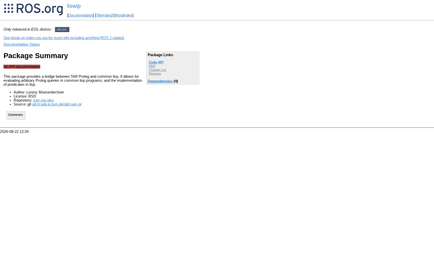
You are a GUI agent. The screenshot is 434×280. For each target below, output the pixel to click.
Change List (157, 70)
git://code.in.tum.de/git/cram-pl (56, 104)
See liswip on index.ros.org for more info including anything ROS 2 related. (64, 38)
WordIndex (123, 15)
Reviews (155, 73)
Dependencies (160, 81)
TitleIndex (104, 15)
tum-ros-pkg (43, 100)
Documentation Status (22, 44)
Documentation (80, 15)
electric (62, 29)
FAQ (152, 66)
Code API (156, 62)
